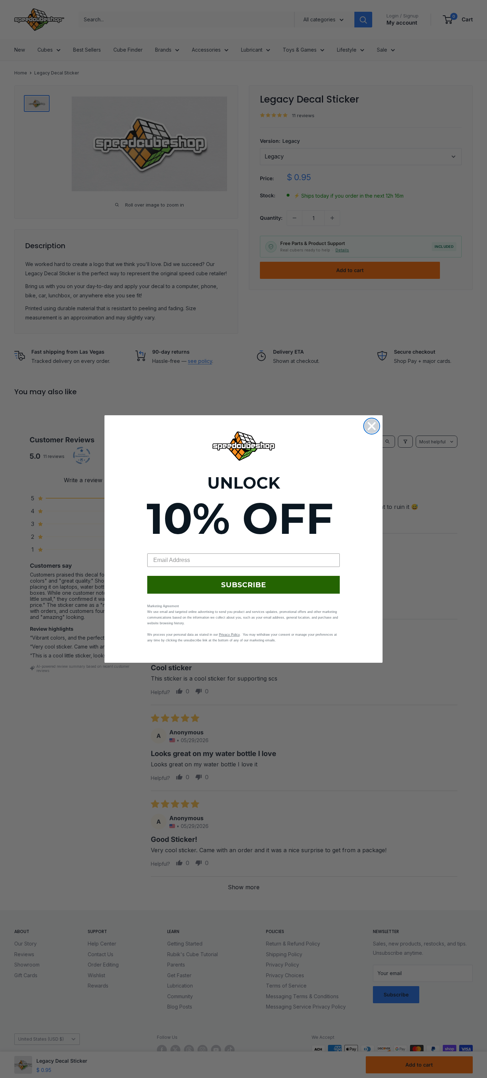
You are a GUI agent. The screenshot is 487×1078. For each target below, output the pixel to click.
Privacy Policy (229, 634)
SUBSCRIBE (243, 584)
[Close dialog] (372, 426)
